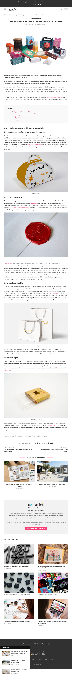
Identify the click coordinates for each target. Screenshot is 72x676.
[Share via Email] (52, 443)
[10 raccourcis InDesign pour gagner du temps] (19, 582)
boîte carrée (27, 366)
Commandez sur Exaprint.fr (36, 528)
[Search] (62, 9)
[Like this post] (35, 443)
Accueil (6, 15)
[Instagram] (33, 4)
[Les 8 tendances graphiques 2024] (53, 582)
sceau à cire (34, 203)
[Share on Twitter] (39, 443)
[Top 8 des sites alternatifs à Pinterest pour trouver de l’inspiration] (53, 609)
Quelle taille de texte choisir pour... (18, 661)
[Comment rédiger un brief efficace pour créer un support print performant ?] (6, 671)
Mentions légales (49, 659)
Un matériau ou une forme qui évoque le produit (22, 114)
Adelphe (13, 277)
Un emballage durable (15, 118)
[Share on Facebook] (37, 443)
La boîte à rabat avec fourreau (20, 207)
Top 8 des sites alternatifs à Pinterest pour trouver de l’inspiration (52, 622)
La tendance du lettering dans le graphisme (16, 566)
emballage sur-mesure (52, 425)
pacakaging (28, 436)
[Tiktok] (40, 4)
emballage (9, 263)
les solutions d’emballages (54, 97)
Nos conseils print (14, 15)
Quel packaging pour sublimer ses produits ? (19, 112)
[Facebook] (23, 643)
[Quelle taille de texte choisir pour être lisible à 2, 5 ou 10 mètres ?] (52, 471)
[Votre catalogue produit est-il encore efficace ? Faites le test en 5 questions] (19, 471)
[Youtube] (38, 4)
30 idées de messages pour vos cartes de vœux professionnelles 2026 (51, 567)
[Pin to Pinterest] (41, 443)
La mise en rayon (14, 120)
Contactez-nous (37, 659)
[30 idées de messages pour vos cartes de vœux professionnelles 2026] (53, 554)
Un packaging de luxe (15, 116)
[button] (6, 476)
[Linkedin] (35, 4)
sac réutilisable (54, 293)
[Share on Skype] (50, 443)
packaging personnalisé (40, 436)
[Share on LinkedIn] (42, 443)
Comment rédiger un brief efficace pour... (19, 670)
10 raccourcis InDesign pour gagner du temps (17, 594)
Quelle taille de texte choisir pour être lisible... (52, 484)
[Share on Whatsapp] (46, 443)
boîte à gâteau (28, 147)
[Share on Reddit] (44, 443)
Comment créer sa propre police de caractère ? (17, 621)
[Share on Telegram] (48, 443)
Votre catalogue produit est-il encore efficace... (19, 652)
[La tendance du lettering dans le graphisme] (19, 554)
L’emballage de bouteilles (34, 144)
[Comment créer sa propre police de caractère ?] (19, 609)
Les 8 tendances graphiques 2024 (47, 594)
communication (9, 436)
